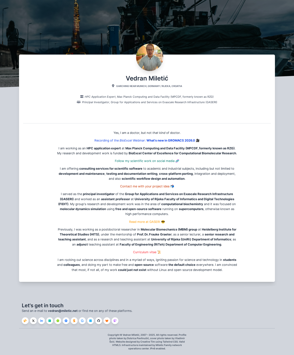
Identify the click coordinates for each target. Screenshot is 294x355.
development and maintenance (82, 173)
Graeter (166, 234)
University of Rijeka (149, 199)
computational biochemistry (182, 204)
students (229, 260)
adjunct (82, 244)
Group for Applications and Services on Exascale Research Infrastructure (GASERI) (164, 102)
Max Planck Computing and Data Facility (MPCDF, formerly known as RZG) (165, 96)
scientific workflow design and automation (153, 178)
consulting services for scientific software (110, 168)
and (231, 234)
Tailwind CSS (170, 341)
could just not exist (132, 270)
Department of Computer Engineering (193, 244)
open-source (144, 265)
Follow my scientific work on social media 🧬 (147, 161)
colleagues (71, 265)
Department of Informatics (211, 239)
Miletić (135, 334)
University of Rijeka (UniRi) (171, 239)
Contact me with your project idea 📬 (147, 186)
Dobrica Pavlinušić (138, 338)
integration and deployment (214, 173)
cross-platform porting (176, 173)
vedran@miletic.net (63, 311)
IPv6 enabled (157, 348)
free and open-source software (138, 209)
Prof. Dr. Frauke (148, 234)
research (221, 234)
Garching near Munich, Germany (138, 86)
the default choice (181, 265)
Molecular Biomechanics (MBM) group (169, 229)
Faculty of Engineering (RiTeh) (142, 244)
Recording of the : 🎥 (147, 140)
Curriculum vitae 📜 (147, 252)
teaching (64, 239)
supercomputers (191, 209)
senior (209, 234)
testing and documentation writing (131, 173)
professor (123, 199)
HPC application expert (104, 148)
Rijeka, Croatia (172, 86)
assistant (108, 199)
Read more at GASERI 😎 (147, 222)
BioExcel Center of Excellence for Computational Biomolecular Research (182, 153)
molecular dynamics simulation (83, 209)
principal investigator (99, 194)
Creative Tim (147, 341)
